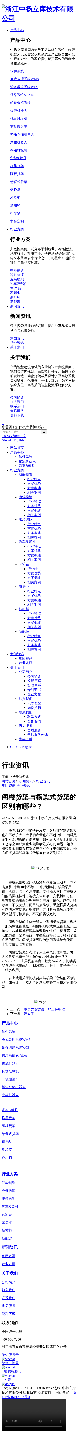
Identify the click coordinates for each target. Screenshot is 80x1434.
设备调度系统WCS (24, 87)
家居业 (24, 586)
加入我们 (25, 699)
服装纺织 (25, 519)
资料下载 (25, 739)
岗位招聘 (34, 708)
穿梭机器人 (18, 142)
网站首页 (17, 448)
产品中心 (17, 452)
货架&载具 (27, 465)
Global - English (13, 440)
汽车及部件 (27, 542)
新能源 (24, 631)
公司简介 (25, 672)
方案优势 (34, 483)
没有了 (29, 1014)
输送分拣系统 (20, 103)
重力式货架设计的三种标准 (44, 1009)
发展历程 (34, 681)
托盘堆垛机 (18, 118)
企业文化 (34, 694)
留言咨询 (34, 721)
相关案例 (34, 492)
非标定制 (17, 221)
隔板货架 (17, 174)
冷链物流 (25, 497)
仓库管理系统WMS (24, 79)
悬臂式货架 (18, 182)
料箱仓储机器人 (22, 134)
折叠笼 (15, 213)
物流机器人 (27, 461)
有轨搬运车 (18, 126)
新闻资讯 (17, 654)
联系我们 (25, 712)
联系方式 (34, 716)
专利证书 (34, 690)
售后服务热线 (37, 734)
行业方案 (17, 470)
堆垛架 (15, 197)
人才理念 (34, 703)
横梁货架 (17, 166)
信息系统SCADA (23, 95)
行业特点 (34, 479)
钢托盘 (15, 189)
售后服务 (25, 725)
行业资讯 (25, 663)
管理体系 (34, 685)
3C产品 (24, 564)
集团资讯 (25, 658)
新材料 (24, 609)
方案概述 (34, 488)
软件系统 (25, 457)
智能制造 (25, 474)
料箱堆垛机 (18, 150)
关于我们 (17, 667)
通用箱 (15, 205)
